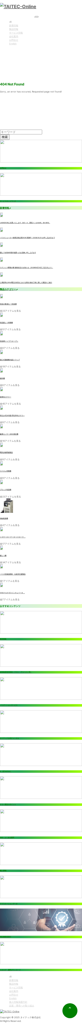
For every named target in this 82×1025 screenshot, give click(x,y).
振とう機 (3, 556)
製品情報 (13, 29)
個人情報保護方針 (18, 1002)
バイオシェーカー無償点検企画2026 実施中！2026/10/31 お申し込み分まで (27, 238)
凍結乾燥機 (4, 518)
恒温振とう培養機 (6, 323)
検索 (5, 137)
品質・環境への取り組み (21, 1005)
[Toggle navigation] (36, 16)
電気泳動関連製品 (6, 452)
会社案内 (13, 36)
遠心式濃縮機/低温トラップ (10, 360)
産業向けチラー (5, 397)
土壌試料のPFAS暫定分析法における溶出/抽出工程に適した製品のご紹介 (26, 283)
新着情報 (13, 25)
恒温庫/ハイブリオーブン (9, 341)
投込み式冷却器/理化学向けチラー (12, 416)
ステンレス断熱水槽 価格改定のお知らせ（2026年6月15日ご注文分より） (26, 268)
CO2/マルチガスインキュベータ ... (12, 593)
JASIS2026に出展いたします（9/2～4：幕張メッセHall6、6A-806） (25, 223)
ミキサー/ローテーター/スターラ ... (13, 537)
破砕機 (2, 378)
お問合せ (13, 40)
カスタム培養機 (5, 471)
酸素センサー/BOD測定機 (9, 434)
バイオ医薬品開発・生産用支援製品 (13, 574)
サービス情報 (16, 32)
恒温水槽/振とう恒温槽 (8, 304)
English (13, 43)
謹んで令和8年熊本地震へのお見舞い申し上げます (18, 253)
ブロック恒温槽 (5, 490)
